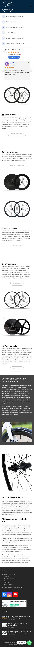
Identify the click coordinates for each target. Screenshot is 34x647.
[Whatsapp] (29, 642)
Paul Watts (13, 63)
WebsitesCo (22, 644)
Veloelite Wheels (14, 50)
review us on (13, 57)
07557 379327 (8, 585)
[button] (31, 6)
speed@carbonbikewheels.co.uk (13, 587)
